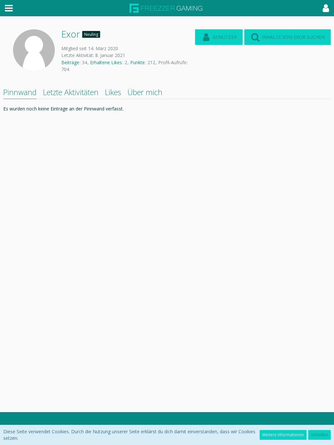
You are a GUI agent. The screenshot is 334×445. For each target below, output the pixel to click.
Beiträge (70, 62)
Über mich (145, 92)
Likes (113, 92)
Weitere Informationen (283, 435)
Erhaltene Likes (106, 62)
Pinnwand (20, 92)
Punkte (137, 62)
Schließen (319, 435)
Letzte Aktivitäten (71, 92)
